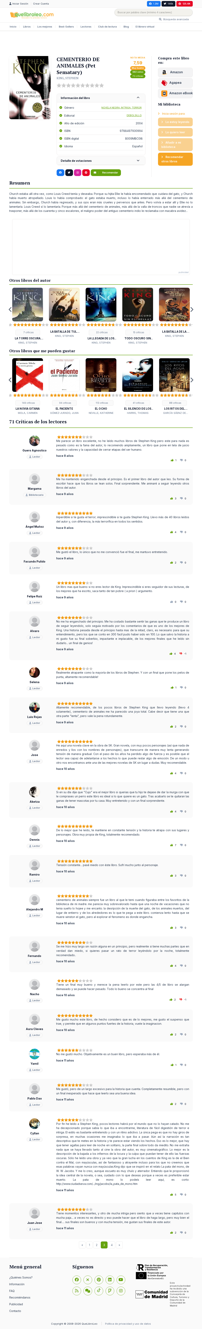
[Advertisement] (101, 44)
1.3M (155, 3)
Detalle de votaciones (76, 160)
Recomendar (110, 172)
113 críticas (101, 402)
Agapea (175, 83)
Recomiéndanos (19, 1297)
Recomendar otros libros (172, 159)
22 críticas (101, 332)
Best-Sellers (66, 26)
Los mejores (44, 26)
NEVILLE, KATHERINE (101, 412)
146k (170, 3)
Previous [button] (10, 309)
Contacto (15, 1311)
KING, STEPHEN (68, 78)
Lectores (85, 26)
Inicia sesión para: (173, 113)
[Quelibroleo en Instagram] (77, 172)
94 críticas (65, 402)
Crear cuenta (41, 3)
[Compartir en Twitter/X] (69, 172)
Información (16, 1284)
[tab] (101, 98)
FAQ (12, 1291)
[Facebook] (76, 1280)
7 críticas (28, 332)
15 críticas (138, 332)
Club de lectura (107, 26)
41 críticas (138, 402)
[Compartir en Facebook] (60, 172)
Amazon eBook (181, 93)
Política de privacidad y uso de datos (128, 1323)
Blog (126, 26)
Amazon (176, 72)
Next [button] (192, 309)
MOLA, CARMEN (27, 412)
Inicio (13, 26)
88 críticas (175, 402)
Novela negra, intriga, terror (121, 107)
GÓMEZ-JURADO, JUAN (64, 412)
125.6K (186, 3)
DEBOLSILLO (134, 115)
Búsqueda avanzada (176, 19)
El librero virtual (145, 26)
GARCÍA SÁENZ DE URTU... (174, 413)
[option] (27, 316)
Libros (27, 26)
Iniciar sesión (20, 3)
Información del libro (75, 98)
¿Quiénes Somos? (21, 1277)
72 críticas (138, 76)
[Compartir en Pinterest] (86, 172)
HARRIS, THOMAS (138, 412)
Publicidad (16, 1304)
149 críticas (28, 402)
